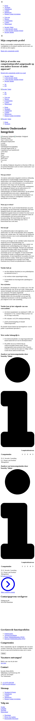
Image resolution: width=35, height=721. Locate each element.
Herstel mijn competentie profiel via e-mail (13, 73)
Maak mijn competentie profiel (10, 51)
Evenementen (8, 20)
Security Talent (8, 27)
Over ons (7, 17)
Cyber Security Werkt (10, 29)
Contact (6, 22)
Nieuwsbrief (8, 24)
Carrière (6, 11)
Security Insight (9, 32)
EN (5, 86)
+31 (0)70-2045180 (8, 682)
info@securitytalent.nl (8, 684)
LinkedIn (3, 708)
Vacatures (7, 7)
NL (5, 84)
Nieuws (6, 19)
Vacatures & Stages (10, 692)
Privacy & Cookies (10, 717)
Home (6, 5)
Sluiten (3, 653)
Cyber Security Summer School (13, 30)
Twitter (3, 707)
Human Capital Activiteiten (12, 14)
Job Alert (3, 663)
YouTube (3, 710)
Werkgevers (7, 12)
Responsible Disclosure (11, 718)
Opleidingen (8, 9)
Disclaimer (7, 715)
